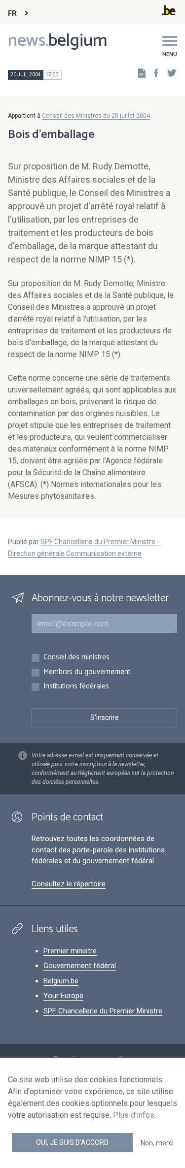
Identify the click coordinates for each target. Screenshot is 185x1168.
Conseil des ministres (76, 657)
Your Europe (63, 995)
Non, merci (157, 1143)
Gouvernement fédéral (79, 965)
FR (12, 13)
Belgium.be (60, 980)
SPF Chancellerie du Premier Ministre (102, 1010)
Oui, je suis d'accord (72, 1142)
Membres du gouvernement (86, 672)
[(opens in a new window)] (153, 72)
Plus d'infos (133, 1115)
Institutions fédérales (76, 686)
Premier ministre (70, 950)
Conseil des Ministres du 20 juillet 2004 (96, 115)
